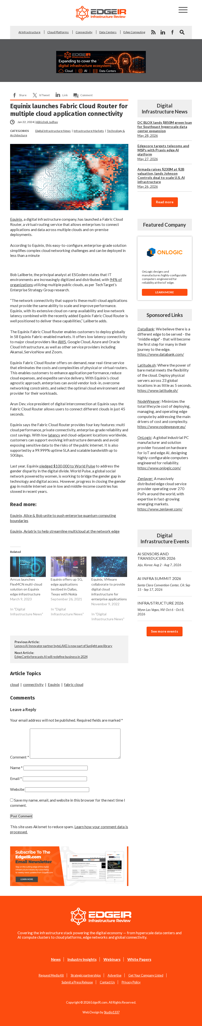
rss (153, 32)
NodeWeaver (148, 401)
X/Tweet (44, 95)
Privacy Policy (131, 982)
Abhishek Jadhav (47, 122)
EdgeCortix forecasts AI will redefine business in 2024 (51, 657)
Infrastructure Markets (89, 131)
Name (16, 767)
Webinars (111, 959)
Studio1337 (111, 1012)
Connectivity (84, 32)
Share (23, 95)
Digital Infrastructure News (53, 131)
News (56, 959)
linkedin (162, 32)
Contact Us (107, 982)
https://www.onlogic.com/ (159, 468)
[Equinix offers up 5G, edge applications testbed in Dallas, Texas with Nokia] (68, 567)
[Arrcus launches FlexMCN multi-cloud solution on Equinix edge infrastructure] (28, 567)
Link (65, 95)
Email (16, 778)
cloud (14, 684)
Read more (164, 202)
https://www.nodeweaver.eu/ (161, 426)
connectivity (33, 684)
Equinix (16, 219)
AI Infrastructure (29, 32)
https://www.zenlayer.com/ (160, 509)
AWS (62, 342)
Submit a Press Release (77, 982)
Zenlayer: (145, 478)
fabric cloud (73, 684)
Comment (86, 95)
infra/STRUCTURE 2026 (160, 608)
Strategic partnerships (86, 975)
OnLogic (144, 437)
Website (17, 789)
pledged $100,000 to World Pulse (67, 466)
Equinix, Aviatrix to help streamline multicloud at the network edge (64, 531)
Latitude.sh (146, 365)
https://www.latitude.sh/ (157, 390)
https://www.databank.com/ (160, 354)
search (182, 32)
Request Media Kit (51, 975)
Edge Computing (134, 32)
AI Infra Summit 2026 (163, 583)
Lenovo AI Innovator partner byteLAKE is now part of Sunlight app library (63, 646)
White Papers (139, 959)
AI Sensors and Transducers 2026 (159, 559)
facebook (172, 32)
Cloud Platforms (58, 32)
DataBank (145, 329)
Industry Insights (82, 959)
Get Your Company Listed (145, 975)
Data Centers (108, 32)
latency (54, 435)
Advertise (114, 975)
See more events (164, 631)
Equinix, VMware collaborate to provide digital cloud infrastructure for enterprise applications (109, 589)
